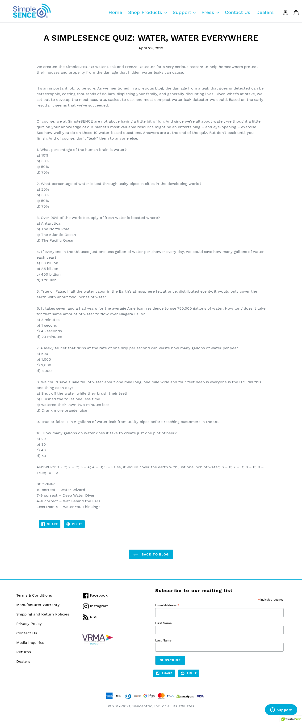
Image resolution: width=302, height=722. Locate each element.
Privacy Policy (29, 623)
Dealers (265, 12)
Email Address (167, 605)
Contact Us (237, 12)
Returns (23, 652)
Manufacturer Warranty (38, 604)
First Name (163, 623)
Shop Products (146, 12)
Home (115, 12)
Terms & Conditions (34, 595)
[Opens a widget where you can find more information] (281, 710)
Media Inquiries (30, 642)
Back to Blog (154, 554)
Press (208, 12)
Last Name (163, 640)
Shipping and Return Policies (42, 614)
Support (183, 12)
